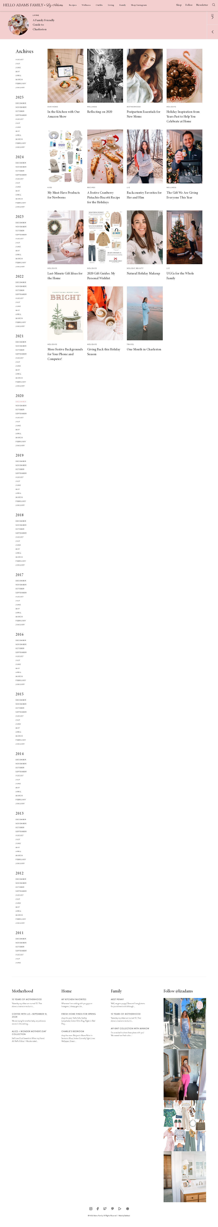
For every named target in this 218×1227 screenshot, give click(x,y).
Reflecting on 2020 (99, 112)
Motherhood (134, 107)
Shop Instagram (139, 5)
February (21, 83)
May (18, 71)
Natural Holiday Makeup (143, 273)
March (19, 79)
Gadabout (127, 1216)
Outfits (99, 5)
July (18, 63)
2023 (20, 217)
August (19, 59)
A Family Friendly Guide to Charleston (44, 25)
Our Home (53, 107)
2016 (20, 635)
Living (111, 5)
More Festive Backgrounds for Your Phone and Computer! (65, 354)
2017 (20, 575)
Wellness (86, 5)
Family (122, 5)
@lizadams (184, 991)
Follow (189, 5)
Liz (128, 188)
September (21, 115)
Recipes (73, 5)
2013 (20, 814)
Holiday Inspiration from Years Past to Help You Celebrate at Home (183, 116)
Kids (50, 188)
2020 (20, 396)
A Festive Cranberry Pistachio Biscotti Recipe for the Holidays (103, 197)
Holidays (171, 107)
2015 (20, 694)
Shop (179, 5)
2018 (20, 515)
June (18, 67)
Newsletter (202, 5)
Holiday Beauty (135, 268)
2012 (20, 874)
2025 (20, 98)
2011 (20, 933)
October (20, 111)
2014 (20, 754)
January (20, 87)
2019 (20, 456)
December (21, 103)
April (18, 75)
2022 (20, 277)
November (21, 107)
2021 (20, 336)
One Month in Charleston (144, 349)
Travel (130, 344)
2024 (20, 157)
